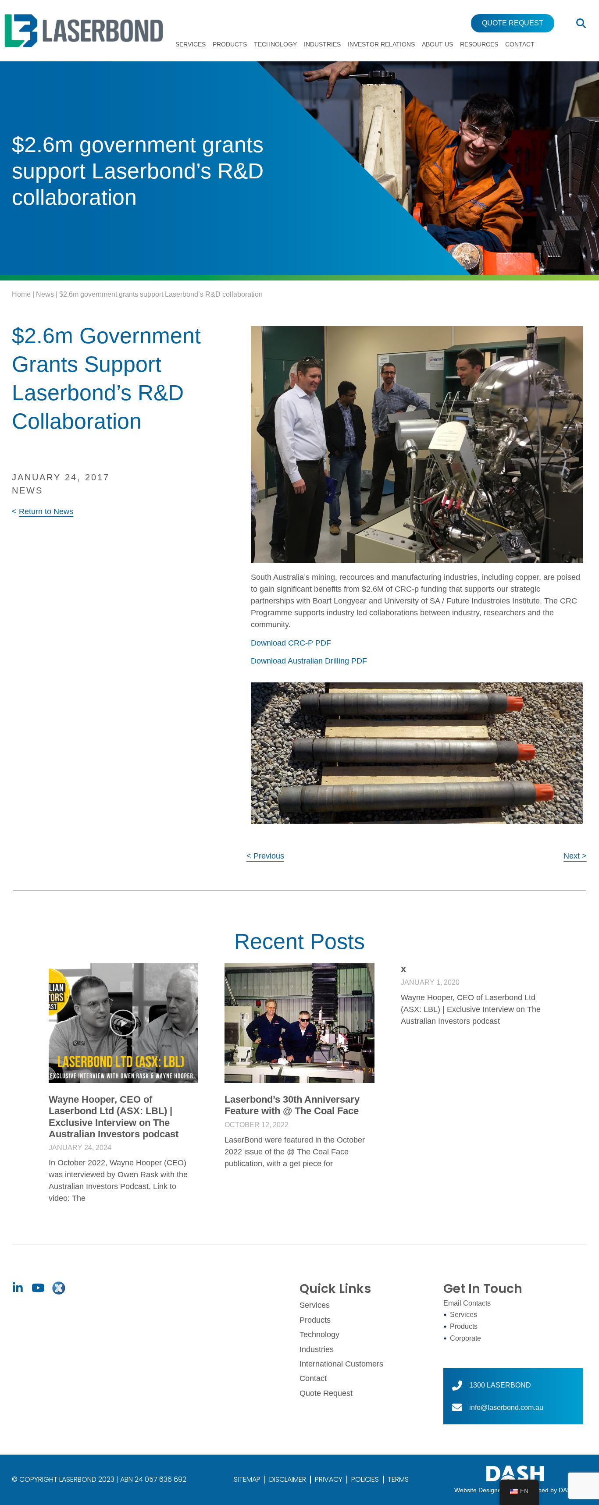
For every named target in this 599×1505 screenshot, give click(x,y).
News (45, 294)
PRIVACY (328, 1479)
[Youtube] (37, 1288)
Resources (479, 44)
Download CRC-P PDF (291, 643)
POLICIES (365, 1479)
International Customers (341, 1363)
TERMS (398, 1479)
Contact (520, 44)
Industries (322, 44)
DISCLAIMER (287, 1479)
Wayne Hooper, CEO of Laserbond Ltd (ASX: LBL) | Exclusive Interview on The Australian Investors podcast (113, 1116)
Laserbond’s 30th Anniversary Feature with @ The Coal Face (292, 1105)
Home (21, 294)
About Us (437, 44)
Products (230, 44)
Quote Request (326, 1393)
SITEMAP (247, 1479)
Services (190, 44)
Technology (275, 44)
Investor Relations (381, 44)
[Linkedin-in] (17, 1288)
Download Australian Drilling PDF (309, 661)
